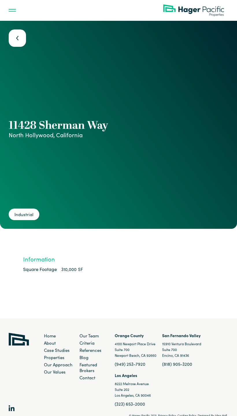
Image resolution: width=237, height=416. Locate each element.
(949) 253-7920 (130, 364)
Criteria (87, 343)
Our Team (89, 336)
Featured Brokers (88, 367)
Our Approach (58, 364)
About (50, 343)
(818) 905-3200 (177, 364)
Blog (83, 357)
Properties (54, 357)
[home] (195, 10)
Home (50, 336)
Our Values (55, 372)
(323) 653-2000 (130, 404)
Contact (87, 377)
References (90, 350)
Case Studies (57, 350)
